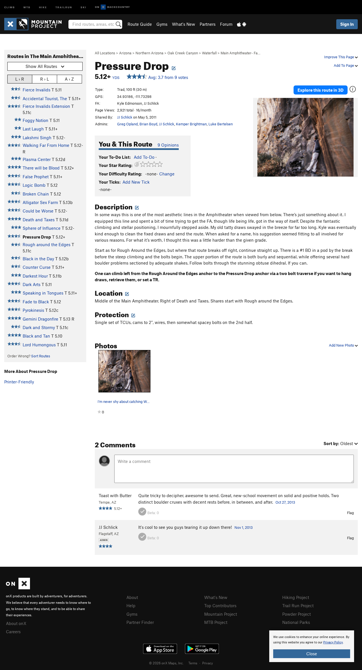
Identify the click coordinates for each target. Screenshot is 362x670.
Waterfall (209, 53)
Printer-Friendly (19, 381)
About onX (16, 623)
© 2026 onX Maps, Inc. (166, 663)
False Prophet (36, 176)
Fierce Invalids (36, 89)
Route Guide (140, 24)
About (132, 597)
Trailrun (63, 7)
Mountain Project (220, 614)
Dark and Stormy (39, 327)
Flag (350, 512)
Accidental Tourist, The (45, 98)
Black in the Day (38, 258)
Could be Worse (38, 210)
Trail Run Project (298, 605)
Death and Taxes (39, 219)
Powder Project (296, 614)
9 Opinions (168, 144)
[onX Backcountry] (112, 7)
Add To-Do (144, 157)
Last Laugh (33, 128)
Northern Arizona (149, 53)
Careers (13, 631)
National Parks (296, 622)
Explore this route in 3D (321, 90)
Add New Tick (136, 181)
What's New (183, 24)
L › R (19, 78)
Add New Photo (342, 345)
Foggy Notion (35, 120)
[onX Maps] (18, 587)
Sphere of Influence (42, 228)
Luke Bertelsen (220, 124)
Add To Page (344, 65)
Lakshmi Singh (37, 137)
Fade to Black (36, 301)
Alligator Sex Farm (40, 202)
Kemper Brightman (191, 124)
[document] (311, 646)
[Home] (35, 24)
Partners (208, 24)
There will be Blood (41, 167)
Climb (9, 7)
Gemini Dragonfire (40, 318)
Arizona (125, 53)
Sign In (347, 24)
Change (166, 173)
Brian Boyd (148, 124)
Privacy (207, 663)
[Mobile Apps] (241, 24)
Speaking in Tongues (43, 292)
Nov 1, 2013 (243, 527)
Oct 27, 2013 (285, 502)
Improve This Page (339, 57)
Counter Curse (37, 267)
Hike (43, 7)
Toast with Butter (115, 495)
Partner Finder (140, 622)
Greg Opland (127, 124)
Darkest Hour (35, 275)
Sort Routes (40, 356)
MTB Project (215, 622)
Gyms (161, 24)
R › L (44, 78)
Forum (226, 24)
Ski (84, 7)
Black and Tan (36, 335)
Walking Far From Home (46, 145)
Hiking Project (295, 597)
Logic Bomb (34, 185)
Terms (192, 663)
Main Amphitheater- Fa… (240, 53)
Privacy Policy (333, 642)
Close (311, 653)
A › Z (69, 78)
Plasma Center (37, 159)
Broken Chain (36, 193)
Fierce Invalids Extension (46, 106)
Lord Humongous (39, 344)
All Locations (105, 53)
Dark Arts (31, 284)
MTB (27, 7)
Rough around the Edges (46, 244)
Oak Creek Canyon (182, 53)
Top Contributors (220, 605)
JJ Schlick (124, 117)
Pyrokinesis (33, 310)
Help (130, 605)
